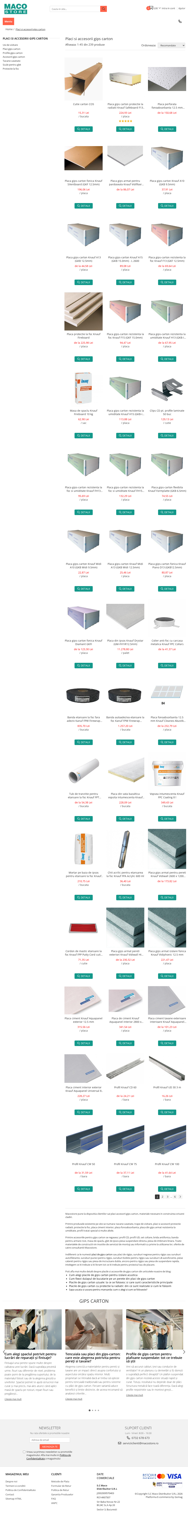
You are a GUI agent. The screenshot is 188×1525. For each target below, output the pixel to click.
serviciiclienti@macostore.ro (140, 1443)
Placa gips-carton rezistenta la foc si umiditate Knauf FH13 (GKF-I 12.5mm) (83, 489)
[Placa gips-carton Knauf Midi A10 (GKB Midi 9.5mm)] (83, 541)
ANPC (54, 1503)
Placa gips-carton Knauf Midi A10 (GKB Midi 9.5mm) (83, 565)
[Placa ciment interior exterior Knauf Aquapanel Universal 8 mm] (83, 1068)
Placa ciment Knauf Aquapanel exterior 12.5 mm (83, 1020)
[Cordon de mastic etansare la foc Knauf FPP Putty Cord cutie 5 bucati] (83, 927)
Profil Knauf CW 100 (167, 1164)
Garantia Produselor (62, 1494)
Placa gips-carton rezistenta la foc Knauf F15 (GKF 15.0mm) (125, 335)
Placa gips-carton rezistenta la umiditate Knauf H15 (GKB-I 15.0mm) (125, 413)
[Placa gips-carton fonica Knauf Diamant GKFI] (83, 618)
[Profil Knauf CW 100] (167, 1141)
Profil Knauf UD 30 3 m (167, 1087)
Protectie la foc (11, 68)
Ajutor (181, 8)
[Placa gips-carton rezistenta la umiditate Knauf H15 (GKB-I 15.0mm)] (125, 388)
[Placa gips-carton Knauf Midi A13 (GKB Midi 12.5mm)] (125, 541)
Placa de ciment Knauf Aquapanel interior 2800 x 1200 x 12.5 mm (125, 1020)
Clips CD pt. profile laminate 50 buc (167, 412)
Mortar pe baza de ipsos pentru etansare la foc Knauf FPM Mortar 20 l (83, 874)
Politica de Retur (60, 1490)
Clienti (56, 1474)
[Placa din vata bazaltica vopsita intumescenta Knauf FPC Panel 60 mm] (125, 771)
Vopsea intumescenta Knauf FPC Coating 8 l (167, 795)
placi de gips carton (102, 1254)
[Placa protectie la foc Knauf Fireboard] (83, 311)
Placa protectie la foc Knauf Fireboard (83, 335)
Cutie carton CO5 (83, 104)
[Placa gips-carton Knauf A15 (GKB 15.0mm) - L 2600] (125, 235)
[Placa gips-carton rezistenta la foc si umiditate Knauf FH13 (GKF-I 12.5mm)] (83, 465)
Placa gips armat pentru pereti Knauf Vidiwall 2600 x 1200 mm (167, 874)
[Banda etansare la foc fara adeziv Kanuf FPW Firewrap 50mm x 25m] (83, 694)
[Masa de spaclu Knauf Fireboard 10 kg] (83, 388)
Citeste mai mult (13, 1399)
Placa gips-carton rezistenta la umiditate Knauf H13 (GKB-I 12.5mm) (167, 336)
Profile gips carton (13, 53)
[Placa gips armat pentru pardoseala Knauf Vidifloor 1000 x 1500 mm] (125, 158)
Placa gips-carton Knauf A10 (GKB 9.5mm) (167, 182)
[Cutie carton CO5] (83, 79)
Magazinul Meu (17, 1474)
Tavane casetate (11, 60)
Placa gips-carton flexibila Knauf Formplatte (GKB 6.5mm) (167, 489)
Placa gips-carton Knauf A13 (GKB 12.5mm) (83, 259)
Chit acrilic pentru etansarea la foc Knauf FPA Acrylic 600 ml (125, 874)
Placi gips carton (11, 49)
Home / (10, 29)
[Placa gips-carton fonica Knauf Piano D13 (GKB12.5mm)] (167, 541)
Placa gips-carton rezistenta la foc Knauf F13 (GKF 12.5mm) (167, 259)
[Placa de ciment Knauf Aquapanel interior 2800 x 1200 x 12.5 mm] (125, 1000)
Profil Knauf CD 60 (125, 1087)
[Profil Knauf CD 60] (125, 1068)
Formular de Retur (61, 1485)
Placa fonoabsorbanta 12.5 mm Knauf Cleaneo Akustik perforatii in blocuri (167, 719)
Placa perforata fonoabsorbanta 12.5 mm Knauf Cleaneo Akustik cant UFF (167, 106)
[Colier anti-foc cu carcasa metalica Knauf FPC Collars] (167, 618)
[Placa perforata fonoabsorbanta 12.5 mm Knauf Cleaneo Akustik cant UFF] (167, 79)
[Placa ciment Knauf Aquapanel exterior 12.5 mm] (83, 1000)
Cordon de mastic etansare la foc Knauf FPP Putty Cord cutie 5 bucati (83, 953)
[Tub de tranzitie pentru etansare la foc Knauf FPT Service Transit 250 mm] (83, 771)
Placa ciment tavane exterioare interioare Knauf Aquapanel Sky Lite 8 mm (167, 1020)
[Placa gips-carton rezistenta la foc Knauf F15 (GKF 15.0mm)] (125, 311)
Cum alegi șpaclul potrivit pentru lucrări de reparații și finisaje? (30, 1356)
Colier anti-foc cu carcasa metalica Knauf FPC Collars (167, 642)
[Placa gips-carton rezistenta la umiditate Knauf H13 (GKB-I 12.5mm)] (167, 311)
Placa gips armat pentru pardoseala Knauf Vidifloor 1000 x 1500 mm (125, 183)
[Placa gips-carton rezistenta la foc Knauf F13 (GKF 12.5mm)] (167, 235)
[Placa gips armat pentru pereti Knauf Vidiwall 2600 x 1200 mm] (167, 849)
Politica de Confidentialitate (21, 1490)
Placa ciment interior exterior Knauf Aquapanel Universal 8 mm (84, 1089)
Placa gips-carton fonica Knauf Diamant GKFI (83, 642)
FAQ (53, 1498)
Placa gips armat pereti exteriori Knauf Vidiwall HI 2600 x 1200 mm (125, 953)
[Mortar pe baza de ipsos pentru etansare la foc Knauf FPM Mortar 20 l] (83, 849)
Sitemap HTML (14, 1498)
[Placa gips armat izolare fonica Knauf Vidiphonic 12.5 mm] (167, 928)
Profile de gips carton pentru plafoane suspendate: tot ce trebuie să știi (154, 1358)
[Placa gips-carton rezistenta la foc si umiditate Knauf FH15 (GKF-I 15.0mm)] (125, 465)
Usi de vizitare (10, 45)
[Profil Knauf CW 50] (83, 1141)
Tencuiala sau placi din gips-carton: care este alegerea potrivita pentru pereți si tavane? (92, 1358)
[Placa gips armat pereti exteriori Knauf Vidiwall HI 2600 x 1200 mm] (125, 928)
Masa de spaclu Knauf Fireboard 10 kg (83, 412)
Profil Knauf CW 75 (125, 1164)
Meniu (8, 21)
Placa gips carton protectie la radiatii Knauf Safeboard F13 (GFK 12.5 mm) (125, 106)
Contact (10, 1494)
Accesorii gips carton (14, 56)
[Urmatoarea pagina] (180, 1197)
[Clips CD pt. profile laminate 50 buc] (167, 388)
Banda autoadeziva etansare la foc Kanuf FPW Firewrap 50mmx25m (125, 719)
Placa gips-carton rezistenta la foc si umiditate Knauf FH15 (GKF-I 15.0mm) (125, 489)
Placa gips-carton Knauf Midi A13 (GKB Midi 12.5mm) (125, 565)
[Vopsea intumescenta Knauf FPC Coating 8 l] (167, 771)
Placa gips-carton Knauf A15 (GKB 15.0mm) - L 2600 (125, 259)
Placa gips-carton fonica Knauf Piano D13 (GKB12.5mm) (167, 565)
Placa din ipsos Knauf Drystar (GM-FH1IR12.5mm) (125, 642)
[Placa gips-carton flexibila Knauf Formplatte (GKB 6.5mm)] (167, 465)
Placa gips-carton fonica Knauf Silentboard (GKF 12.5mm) (83, 182)
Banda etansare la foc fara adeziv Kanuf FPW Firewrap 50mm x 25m (83, 719)
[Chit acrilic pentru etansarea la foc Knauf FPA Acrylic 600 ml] (125, 848)
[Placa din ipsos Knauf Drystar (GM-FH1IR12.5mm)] (125, 618)
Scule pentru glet (12, 64)
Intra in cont (168, 8)
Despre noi (11, 1481)
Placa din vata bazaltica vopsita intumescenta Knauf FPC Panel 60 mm (125, 796)
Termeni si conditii (15, 1485)
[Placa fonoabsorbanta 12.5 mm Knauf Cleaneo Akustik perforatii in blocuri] (167, 695)
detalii (85, 129)
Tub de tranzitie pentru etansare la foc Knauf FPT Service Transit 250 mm (83, 796)
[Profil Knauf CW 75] (125, 1141)
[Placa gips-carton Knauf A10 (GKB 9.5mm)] (167, 158)
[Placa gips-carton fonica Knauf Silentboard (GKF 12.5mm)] (83, 158)
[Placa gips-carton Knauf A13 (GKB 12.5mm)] (83, 235)
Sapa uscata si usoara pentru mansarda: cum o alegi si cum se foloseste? (108, 1289)
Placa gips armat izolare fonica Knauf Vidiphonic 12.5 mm (167, 952)
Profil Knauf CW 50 (83, 1164)
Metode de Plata (60, 1481)
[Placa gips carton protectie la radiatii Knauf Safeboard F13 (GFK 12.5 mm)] (125, 79)
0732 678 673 (140, 1438)
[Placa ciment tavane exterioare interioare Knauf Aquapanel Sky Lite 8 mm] (167, 1000)
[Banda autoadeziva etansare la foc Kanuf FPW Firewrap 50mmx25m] (125, 694)
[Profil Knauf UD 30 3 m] (167, 1068)
